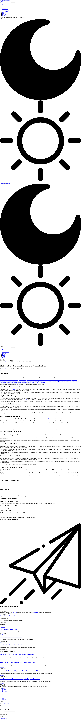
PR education (25, 399)
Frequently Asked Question (56, 381)
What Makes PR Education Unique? (61, 380)
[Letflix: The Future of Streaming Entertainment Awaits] (1, 634)
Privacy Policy (36, 612)
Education (2, 362)
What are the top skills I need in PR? (25, 382)
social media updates (51, 418)
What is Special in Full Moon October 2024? (9, 629)
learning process (14, 389)
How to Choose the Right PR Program (26, 381)
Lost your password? (4, 718)
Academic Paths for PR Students (35, 380)
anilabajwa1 (3, 368)
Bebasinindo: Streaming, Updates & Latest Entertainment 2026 (19, 670)
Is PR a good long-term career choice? (39, 382)
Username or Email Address (5, 709)
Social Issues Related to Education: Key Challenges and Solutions (20, 679)
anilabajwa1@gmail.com (7, 703)
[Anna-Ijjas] (5, 183)
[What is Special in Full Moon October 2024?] (2, 627)
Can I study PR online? (13, 382)
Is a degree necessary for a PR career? (68, 381)
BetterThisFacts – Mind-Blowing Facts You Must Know (17, 654)
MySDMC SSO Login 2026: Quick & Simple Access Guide (17, 662)
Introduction (2, 380)
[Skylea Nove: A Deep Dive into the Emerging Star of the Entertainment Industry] (2, 642)
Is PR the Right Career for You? (39, 381)
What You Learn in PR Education (48, 380)
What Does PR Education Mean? (11, 380)
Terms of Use (14, 612)
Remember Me (4, 714)
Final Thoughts (48, 381)
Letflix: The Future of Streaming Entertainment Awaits (11, 637)
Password (2, 711)
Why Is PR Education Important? (23, 380)
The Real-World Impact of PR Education (11, 381)
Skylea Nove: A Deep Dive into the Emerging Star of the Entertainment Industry (16, 644)
